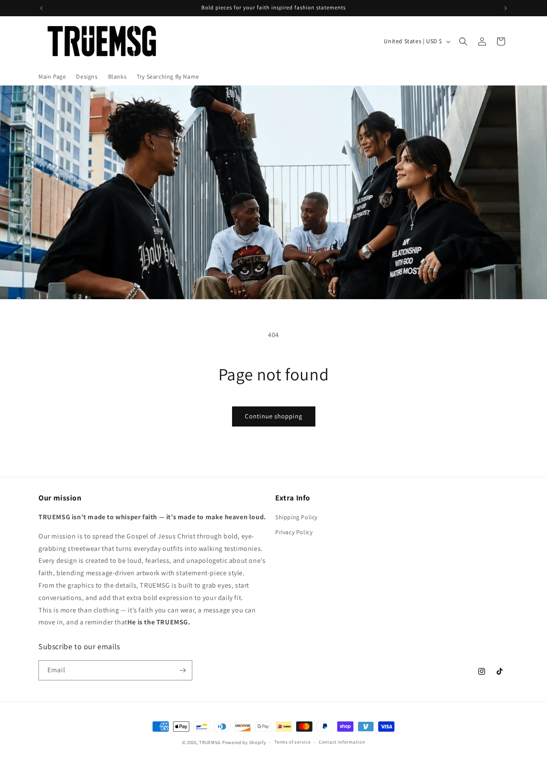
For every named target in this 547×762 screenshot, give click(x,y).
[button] (463, 41)
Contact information (342, 742)
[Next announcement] (505, 8)
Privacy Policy (293, 532)
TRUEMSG (210, 742)
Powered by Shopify (244, 742)
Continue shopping (274, 416)
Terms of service (292, 742)
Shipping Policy (296, 517)
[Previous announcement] (41, 8)
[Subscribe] (182, 670)
